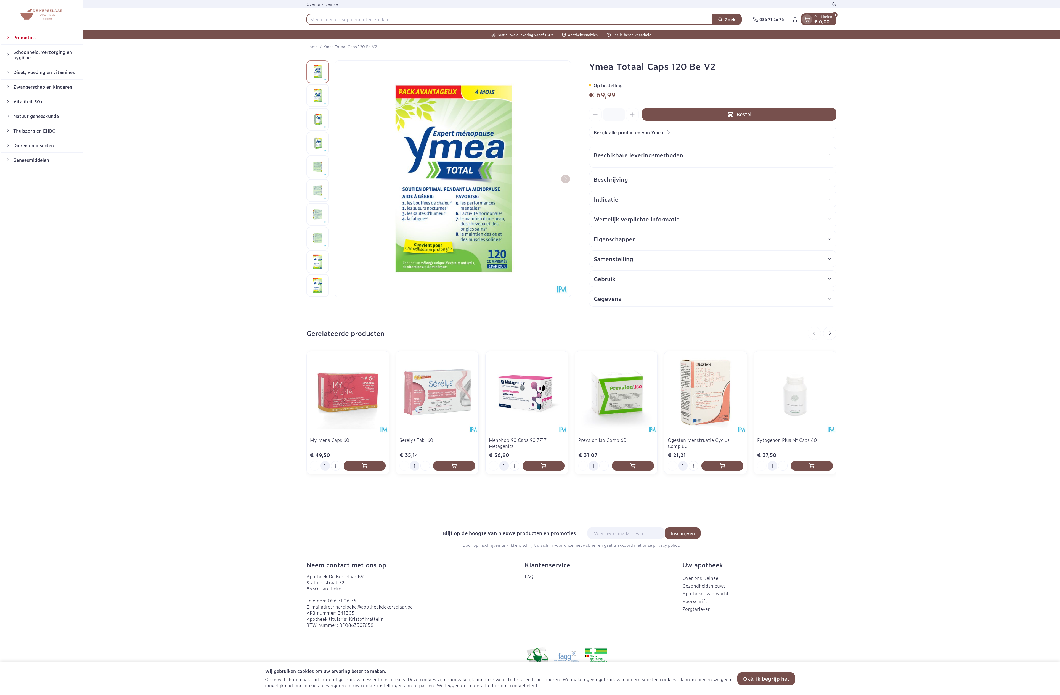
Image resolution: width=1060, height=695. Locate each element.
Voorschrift (694, 601)
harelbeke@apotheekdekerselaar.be (374, 606)
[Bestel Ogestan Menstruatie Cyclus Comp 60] (722, 466)
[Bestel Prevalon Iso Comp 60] (633, 466)
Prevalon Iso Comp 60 (602, 440)
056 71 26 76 (342, 600)
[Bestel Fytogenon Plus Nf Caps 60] (812, 466)
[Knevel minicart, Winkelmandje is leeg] (807, 19)
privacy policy (666, 545)
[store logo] (41, 15)
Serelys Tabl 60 (416, 440)
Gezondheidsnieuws (704, 586)
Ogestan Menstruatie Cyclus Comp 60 (699, 443)
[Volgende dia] (829, 333)
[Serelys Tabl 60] (437, 392)
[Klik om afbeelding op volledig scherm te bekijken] (453, 179)
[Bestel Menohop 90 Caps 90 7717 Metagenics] (544, 466)
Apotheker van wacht (705, 593)
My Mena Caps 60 (329, 440)
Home (312, 46)
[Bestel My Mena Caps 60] (365, 466)
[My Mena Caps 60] (348, 392)
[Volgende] (565, 179)
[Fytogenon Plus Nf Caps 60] (795, 392)
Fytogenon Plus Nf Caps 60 (787, 440)
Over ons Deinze (322, 4)
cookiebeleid (523, 685)
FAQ (529, 576)
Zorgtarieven (696, 609)
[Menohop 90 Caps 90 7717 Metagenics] (527, 392)
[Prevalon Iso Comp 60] (616, 392)
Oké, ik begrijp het (766, 678)
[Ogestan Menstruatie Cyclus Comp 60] (705, 392)
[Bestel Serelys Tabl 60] (454, 466)
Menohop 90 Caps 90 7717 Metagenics (518, 443)
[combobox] (509, 19)
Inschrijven (683, 533)
